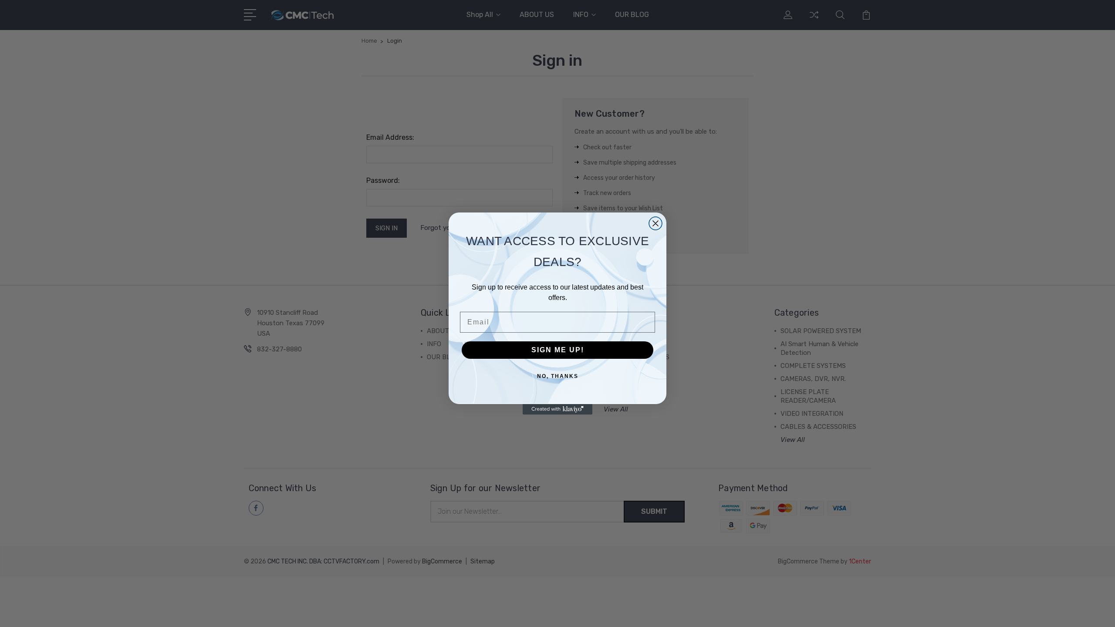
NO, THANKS (557, 376)
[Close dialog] (655, 223)
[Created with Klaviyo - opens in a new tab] (557, 409)
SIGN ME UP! (557, 350)
